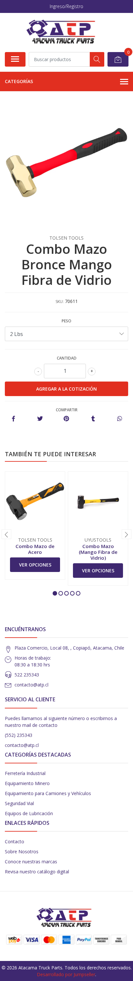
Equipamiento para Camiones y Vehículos (48, 793)
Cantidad (67, 358)
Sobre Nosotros (21, 851)
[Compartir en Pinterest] (66, 419)
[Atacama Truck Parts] (64, 32)
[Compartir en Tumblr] (93, 419)
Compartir (66, 410)
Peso (66, 321)
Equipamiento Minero (27, 783)
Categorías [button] (19, 81)
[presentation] (6, 534)
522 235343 (27, 675)
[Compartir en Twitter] (40, 419)
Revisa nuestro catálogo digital (37, 871)
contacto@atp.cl (31, 685)
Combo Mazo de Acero (35, 549)
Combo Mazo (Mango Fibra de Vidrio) (98, 552)
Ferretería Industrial (25, 773)
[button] (55, 593)
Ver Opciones (35, 565)
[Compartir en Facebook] (13, 419)
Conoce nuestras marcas (31, 861)
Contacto (14, 841)
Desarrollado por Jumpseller (66, 974)
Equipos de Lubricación (29, 813)
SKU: (60, 301)
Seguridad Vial (19, 803)
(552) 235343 (18, 735)
